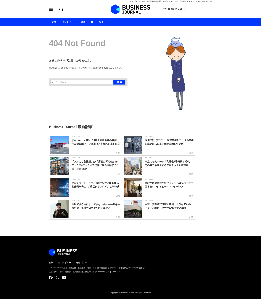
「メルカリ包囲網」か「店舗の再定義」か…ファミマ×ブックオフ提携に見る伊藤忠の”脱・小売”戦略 (96, 165)
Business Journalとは (58, 268)
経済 (78, 262)
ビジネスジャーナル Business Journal (130, 9)
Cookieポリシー (103, 272)
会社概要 (81, 268)
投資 (101, 22)
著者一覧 (90, 268)
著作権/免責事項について (106, 268)
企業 (51, 262)
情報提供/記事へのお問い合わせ (132, 268)
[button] (51, 10)
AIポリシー (115, 272)
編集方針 (72, 268)
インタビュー (64, 262)
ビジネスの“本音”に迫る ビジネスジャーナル (63, 252)
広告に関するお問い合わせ (60, 272)
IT (86, 262)
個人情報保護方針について (83, 272)
